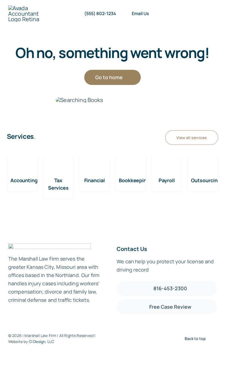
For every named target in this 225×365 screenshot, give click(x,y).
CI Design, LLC (41, 341)
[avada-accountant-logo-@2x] (25, 8)
